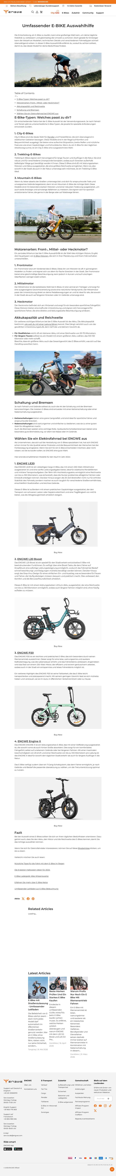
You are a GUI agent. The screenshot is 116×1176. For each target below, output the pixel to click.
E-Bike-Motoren (41, 256)
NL (107, 1164)
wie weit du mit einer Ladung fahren (41, 324)
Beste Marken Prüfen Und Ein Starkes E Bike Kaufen (57, 996)
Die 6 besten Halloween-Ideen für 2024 (32, 870)
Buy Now (58, 552)
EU (92, 1164)
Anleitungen (80, 1089)
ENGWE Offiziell (14, 1168)
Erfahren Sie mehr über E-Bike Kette (31, 882)
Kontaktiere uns (30, 1089)
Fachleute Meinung (82, 1097)
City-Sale (55, 13)
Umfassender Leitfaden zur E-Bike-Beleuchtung (36, 889)
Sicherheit (62, 1091)
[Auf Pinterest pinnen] (33, 898)
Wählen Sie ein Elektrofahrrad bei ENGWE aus (37, 114)
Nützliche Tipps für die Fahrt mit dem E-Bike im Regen (39, 864)
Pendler (51, 137)
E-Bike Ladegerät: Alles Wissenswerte (31, 876)
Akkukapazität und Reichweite (31, 106)
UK (99, 1164)
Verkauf (44, 1085)
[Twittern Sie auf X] (23, 898)
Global (89, 1164)
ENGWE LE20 (26, 463)
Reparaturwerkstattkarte (85, 1119)
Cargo (43, 1093)
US (94, 1164)
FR (101, 1164)
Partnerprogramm (82, 1102)
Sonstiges (45, 1112)
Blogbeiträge (84, 848)
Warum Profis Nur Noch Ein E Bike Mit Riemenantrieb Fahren (78, 997)
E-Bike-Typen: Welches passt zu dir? (33, 99)
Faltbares (44, 1102)
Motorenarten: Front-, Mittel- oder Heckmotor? (38, 103)
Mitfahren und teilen (83, 1085)
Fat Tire (44, 1089)
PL (109, 1164)
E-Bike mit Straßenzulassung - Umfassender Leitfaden (38, 1005)
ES (105, 1164)
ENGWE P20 (25, 652)
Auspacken (79, 1093)
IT (103, 1164)
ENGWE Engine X (29, 741)
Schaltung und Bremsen (28, 110)
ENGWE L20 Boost (29, 559)
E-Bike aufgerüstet (65, 1102)
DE (97, 1164)
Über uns (27, 1085)
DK (111, 1164)
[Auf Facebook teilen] (28, 898)
